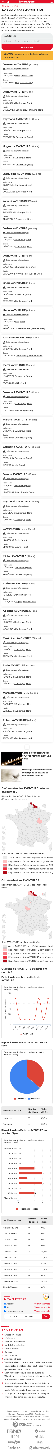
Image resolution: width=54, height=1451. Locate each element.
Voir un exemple (42, 1304)
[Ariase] (14, 1447)
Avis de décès (13, 6)
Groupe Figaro (23, 1419)
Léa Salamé (9, 1338)
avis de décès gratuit (35, 54)
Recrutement (40, 1414)
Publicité (46, 1411)
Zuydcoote (21, 192)
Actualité (10, 1304)
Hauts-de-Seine (35, 355)
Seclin (17, 540)
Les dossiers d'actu (14, 1311)
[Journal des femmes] (14, 1431)
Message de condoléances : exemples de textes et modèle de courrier (37, 772)
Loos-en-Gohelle (22, 328)
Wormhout (19, 239)
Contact (12, 1414)
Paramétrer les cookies (31, 1417)
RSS (31, 1414)
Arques (18, 601)
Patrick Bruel (10, 1355)
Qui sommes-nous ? (12, 1411)
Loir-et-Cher (27, 75)
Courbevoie (21, 355)
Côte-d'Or (30, 267)
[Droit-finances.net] (40, 1436)
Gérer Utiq (46, 1417)
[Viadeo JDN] (40, 1442)
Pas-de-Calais (37, 328)
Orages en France (12, 1335)
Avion (17, 492)
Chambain (20, 267)
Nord (29, 103)
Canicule (8, 1352)
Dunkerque (20, 103)
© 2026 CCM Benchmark (40, 1419)
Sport (8, 1307)
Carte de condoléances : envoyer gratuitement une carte (36, 755)
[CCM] (40, 1431)
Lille (17, 321)
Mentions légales (10, 1419)
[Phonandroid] (40, 1447)
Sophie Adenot (11, 1348)
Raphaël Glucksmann (14, 1341)
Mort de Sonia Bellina (14, 1345)
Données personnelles (13, 1417)
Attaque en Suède (12, 1359)
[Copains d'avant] (14, 1442)
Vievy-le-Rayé (22, 274)
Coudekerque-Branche (26, 110)
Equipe (24, 1411)
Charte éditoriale (35, 1411)
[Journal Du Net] (14, 1436)
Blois (17, 75)
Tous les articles (23, 1414)
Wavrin (18, 547)
